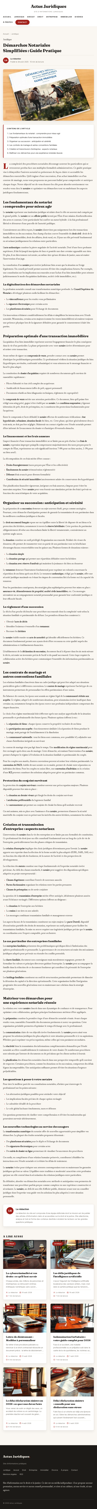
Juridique (19, 17)
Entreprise (52, 17)
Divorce (79, 17)
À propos (8, 22)
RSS (21, 1474)
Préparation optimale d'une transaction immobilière (30, 137)
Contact (22, 22)
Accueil (7, 17)
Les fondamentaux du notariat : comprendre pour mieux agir (34, 133)
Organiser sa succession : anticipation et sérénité (30, 141)
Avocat (31, 17)
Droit (40, 17)
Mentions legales (10, 1474)
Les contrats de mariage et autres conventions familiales (33, 145)
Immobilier (66, 17)
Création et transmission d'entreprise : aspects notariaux (33, 149)
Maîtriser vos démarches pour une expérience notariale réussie (35, 153)
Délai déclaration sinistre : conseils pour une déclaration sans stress (68, 1404)
